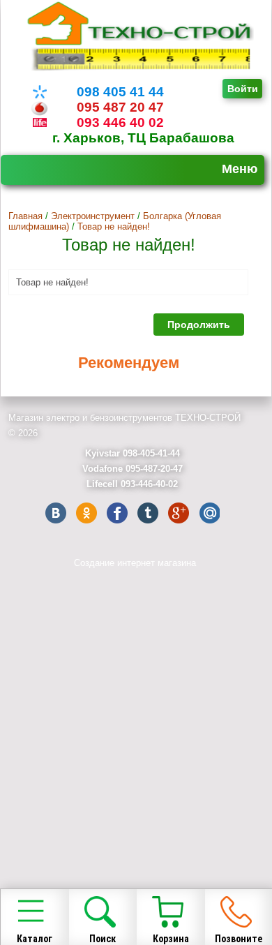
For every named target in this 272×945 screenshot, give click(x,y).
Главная (25, 216)
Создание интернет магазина (135, 563)
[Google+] (178, 513)
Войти (242, 88)
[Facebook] (117, 513)
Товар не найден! (113, 226)
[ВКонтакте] (55, 513)
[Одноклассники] (86, 513)
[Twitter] (147, 513)
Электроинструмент (93, 216)
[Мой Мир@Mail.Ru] (209, 513)
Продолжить (198, 324)
